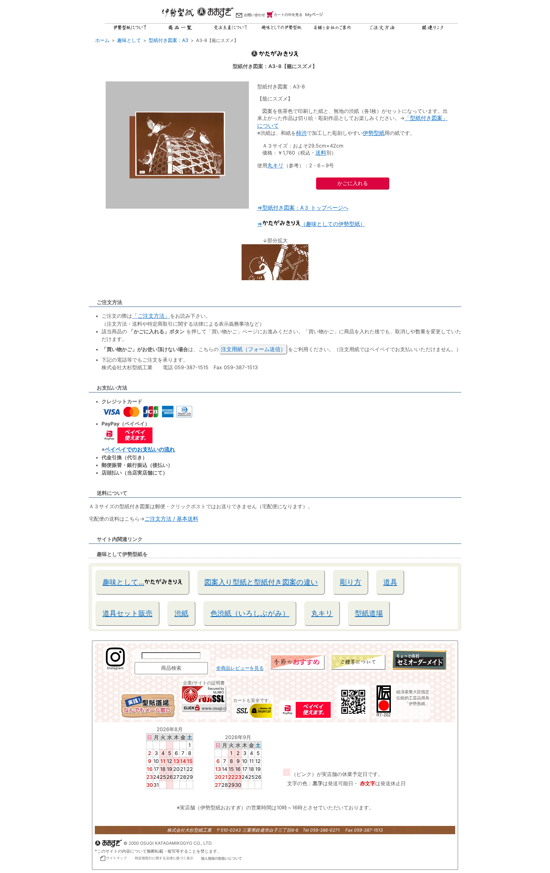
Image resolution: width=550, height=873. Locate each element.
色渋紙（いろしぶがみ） (249, 613)
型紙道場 (369, 613)
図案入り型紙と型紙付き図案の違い (261, 582)
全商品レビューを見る (240, 668)
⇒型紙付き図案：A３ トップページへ (303, 207)
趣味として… (123, 582)
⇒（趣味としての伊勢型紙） (311, 224)
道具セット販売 (127, 613)
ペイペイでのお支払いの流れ (140, 449)
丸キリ (275, 165)
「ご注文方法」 (151, 316)
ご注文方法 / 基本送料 (171, 519)
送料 (320, 152)
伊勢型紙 (373, 133)
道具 (390, 582)
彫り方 (350, 582)
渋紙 (181, 613)
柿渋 (301, 133)
